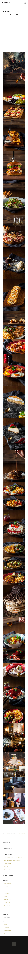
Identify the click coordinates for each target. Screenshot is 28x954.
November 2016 (7, 899)
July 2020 (6, 886)
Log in (5, 924)
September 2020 (7, 883)
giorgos (6, 833)
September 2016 (7, 905)
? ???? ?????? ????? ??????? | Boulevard (13, 857)
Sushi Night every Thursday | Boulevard (12, 860)
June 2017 (6, 896)
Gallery (6, 11)
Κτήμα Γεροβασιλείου (9, 866)
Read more (22, 833)
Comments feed (7, 930)
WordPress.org (7, 933)
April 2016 (6, 909)
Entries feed (6, 927)
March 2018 (6, 890)
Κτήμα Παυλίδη (7, 863)
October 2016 (7, 902)
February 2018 (7, 893)
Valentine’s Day (7, 870)
